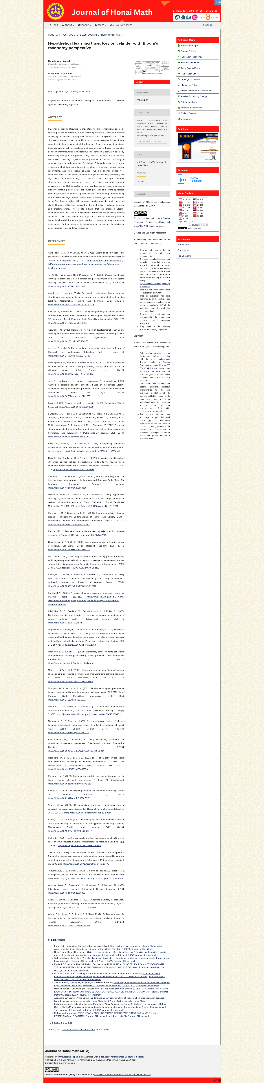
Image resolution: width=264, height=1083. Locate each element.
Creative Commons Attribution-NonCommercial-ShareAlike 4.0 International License (152, 222)
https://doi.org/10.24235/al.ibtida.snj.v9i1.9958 (70, 681)
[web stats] (182, 228)
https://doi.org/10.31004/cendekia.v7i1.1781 (97, 506)
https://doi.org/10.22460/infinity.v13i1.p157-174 (71, 374)
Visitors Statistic (188, 113)
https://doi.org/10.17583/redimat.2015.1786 (69, 356)
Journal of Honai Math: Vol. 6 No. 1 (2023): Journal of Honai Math (121, 949)
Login (218, 2)
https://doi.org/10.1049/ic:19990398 (76, 407)
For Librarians (184, 256)
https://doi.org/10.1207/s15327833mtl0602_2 (70, 831)
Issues (101, 25)
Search (209, 25)
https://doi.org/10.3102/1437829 (90, 535)
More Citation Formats (150, 141)
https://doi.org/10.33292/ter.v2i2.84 (65, 622)
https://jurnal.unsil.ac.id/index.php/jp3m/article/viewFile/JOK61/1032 (89, 714)
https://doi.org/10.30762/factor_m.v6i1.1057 (69, 396)
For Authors (183, 250)
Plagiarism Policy (189, 85)
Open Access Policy (190, 68)
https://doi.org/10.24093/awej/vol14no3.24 (68, 732)
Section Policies (188, 51)
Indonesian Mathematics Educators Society (121, 1057)
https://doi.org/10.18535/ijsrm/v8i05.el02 (79, 568)
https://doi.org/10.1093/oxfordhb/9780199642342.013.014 (76, 751)
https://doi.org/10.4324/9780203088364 (67, 893)
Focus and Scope (189, 45)
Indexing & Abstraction (192, 107)
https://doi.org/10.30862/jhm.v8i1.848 (72, 91)
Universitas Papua (68, 1057)
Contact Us (186, 119)
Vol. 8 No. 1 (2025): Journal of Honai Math (91, 35)
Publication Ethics (190, 73)
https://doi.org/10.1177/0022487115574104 (69, 925)
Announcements (122, 25)
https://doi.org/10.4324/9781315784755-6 (68, 769)
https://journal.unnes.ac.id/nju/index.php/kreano (71, 663)
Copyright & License (190, 79)
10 (66, 1022)
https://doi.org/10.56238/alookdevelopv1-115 (69, 783)
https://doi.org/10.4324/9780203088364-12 (69, 549)
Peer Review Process (191, 62)
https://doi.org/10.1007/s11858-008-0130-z (69, 524)
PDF (140, 82)
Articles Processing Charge (194, 96)
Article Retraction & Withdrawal (196, 90)
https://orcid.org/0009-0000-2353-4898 (62, 67)
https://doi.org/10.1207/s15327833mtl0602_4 (79, 845)
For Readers (184, 244)
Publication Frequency (191, 57)
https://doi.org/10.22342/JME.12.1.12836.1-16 (74, 907)
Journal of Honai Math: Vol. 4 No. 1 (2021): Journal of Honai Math (117, 1016)
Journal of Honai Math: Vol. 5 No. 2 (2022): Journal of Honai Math (113, 1001)
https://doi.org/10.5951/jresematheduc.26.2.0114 (87, 812)
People (84, 25)
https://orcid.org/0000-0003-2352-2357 (62, 80)
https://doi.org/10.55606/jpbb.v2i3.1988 (77, 645)
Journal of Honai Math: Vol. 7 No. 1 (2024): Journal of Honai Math (125, 955)
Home (55, 25)
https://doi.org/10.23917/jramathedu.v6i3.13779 (86, 864)
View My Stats (194, 228)
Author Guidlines (189, 102)
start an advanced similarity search (78, 1029)
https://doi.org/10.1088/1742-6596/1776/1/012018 (72, 586)
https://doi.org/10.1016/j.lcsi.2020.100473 (68, 341)
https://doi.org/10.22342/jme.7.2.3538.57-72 (69, 798)
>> (71, 1022)
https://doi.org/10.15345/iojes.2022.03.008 (73, 469)
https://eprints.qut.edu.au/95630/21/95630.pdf (98, 451)
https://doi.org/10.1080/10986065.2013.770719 (71, 304)
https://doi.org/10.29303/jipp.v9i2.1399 (66, 286)
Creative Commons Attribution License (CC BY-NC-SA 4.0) (155, 365)
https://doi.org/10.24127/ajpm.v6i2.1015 (67, 323)
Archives (61, 35)
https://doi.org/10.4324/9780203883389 (67, 488)
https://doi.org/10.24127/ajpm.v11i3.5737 (68, 700)
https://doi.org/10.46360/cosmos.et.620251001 (70, 436)
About (68, 25)
